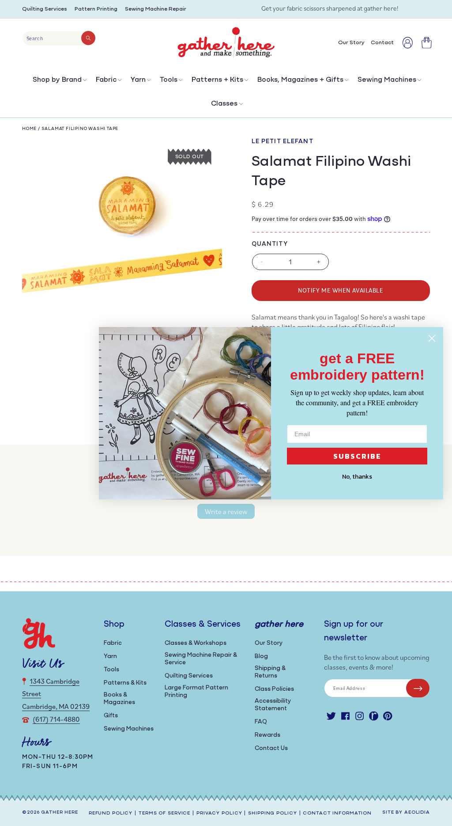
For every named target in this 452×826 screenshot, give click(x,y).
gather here (59, 812)
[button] (58, 82)
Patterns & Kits (125, 683)
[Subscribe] (417, 688)
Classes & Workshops (195, 643)
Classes (224, 103)
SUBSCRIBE (357, 456)
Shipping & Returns (270, 672)
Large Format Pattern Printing (196, 692)
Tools (168, 80)
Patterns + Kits (217, 80)
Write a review (226, 511)
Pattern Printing (96, 9)
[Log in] (408, 43)
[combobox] (59, 38)
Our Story (268, 643)
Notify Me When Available (340, 290)
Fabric (106, 80)
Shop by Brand (57, 80)
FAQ (261, 722)
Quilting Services (44, 9)
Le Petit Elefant (282, 141)
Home (29, 128)
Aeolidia (417, 812)
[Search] (88, 38)
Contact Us (271, 748)
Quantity (270, 244)
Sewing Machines (387, 80)
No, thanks (357, 476)
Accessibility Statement (273, 705)
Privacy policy (219, 813)
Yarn (138, 80)
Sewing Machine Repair (155, 9)
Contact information (337, 813)
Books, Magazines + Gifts (300, 80)
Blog (261, 656)
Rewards (267, 735)
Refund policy (110, 813)
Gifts (111, 715)
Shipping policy (272, 813)
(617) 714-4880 (56, 719)
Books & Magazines (119, 699)
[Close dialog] (432, 338)
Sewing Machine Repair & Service (201, 659)
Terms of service (164, 813)
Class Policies (274, 689)
